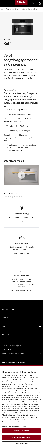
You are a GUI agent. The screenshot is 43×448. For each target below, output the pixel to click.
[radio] (6, 196)
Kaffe (23, 9)
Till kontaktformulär (22, 291)
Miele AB (5, 426)
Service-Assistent (12, 9)
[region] (21, 406)
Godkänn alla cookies (21, 430)
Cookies (23, 426)
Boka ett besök (22, 253)
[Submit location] (40, 354)
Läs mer (22, 221)
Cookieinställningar (21, 443)
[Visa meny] (5, 3)
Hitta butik (7, 349)
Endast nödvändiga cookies (21, 437)
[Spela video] (21, 175)
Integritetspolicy (14, 426)
